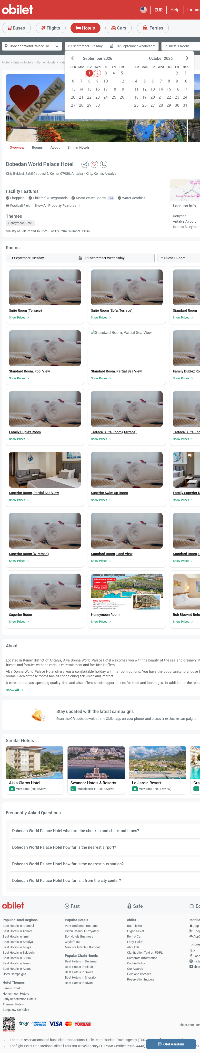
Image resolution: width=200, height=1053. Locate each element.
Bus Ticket (134, 926)
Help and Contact (139, 974)
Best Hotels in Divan (79, 983)
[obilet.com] (29, 13)
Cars (121, 28)
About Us (133, 947)
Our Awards (135, 968)
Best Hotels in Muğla (17, 947)
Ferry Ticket (135, 942)
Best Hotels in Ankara (17, 931)
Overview (17, 147)
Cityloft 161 (72, 942)
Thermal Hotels (13, 1004)
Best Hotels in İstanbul (18, 926)
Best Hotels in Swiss (79, 972)
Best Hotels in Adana (17, 968)
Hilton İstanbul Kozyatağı (82, 931)
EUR (159, 9)
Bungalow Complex (16, 1010)
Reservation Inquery (140, 979)
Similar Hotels (79, 147)
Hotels (88, 28)
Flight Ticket (135, 931)
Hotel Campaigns (14, 974)
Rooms (37, 147)
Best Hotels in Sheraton (81, 977)
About (55, 147)
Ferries (156, 28)
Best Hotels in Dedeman (81, 961)
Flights (53, 28)
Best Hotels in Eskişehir (19, 952)
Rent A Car (134, 936)
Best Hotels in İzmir (16, 936)
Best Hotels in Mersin (17, 963)
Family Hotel (11, 988)
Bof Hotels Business (79, 936)
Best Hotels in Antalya (18, 942)
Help (175, 9)
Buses (18, 28)
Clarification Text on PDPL (145, 952)
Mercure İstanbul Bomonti (82, 947)
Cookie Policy (136, 963)
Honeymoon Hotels (16, 993)
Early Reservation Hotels (19, 999)
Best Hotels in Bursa (17, 958)
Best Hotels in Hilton (79, 967)
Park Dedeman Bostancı (81, 926)
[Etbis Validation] (9, 1025)
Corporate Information (142, 958)
